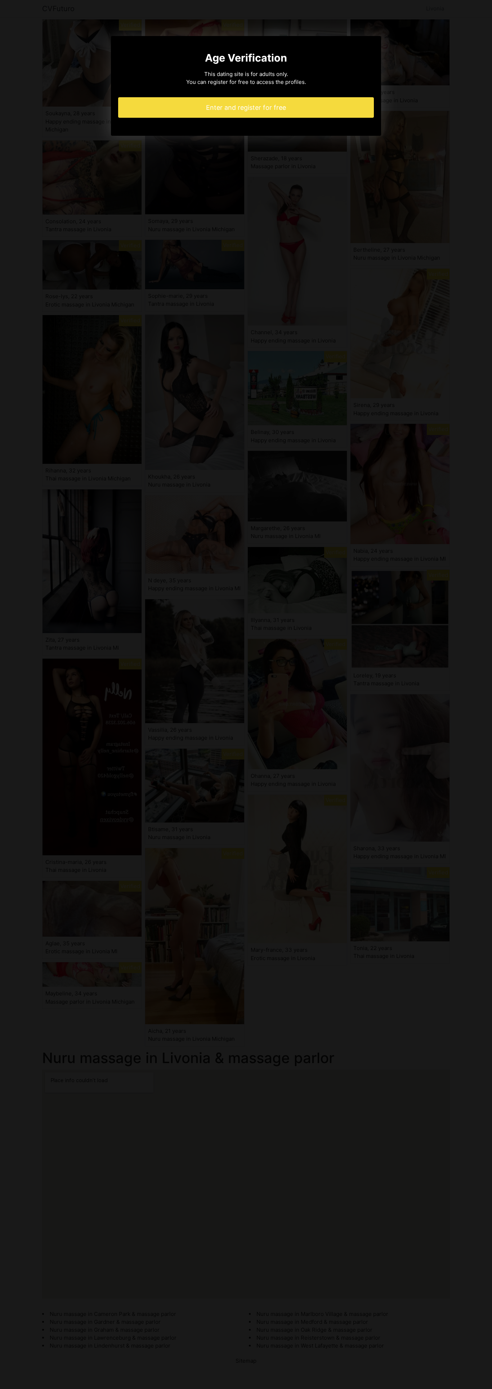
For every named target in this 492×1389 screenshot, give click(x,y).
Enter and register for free (246, 107)
